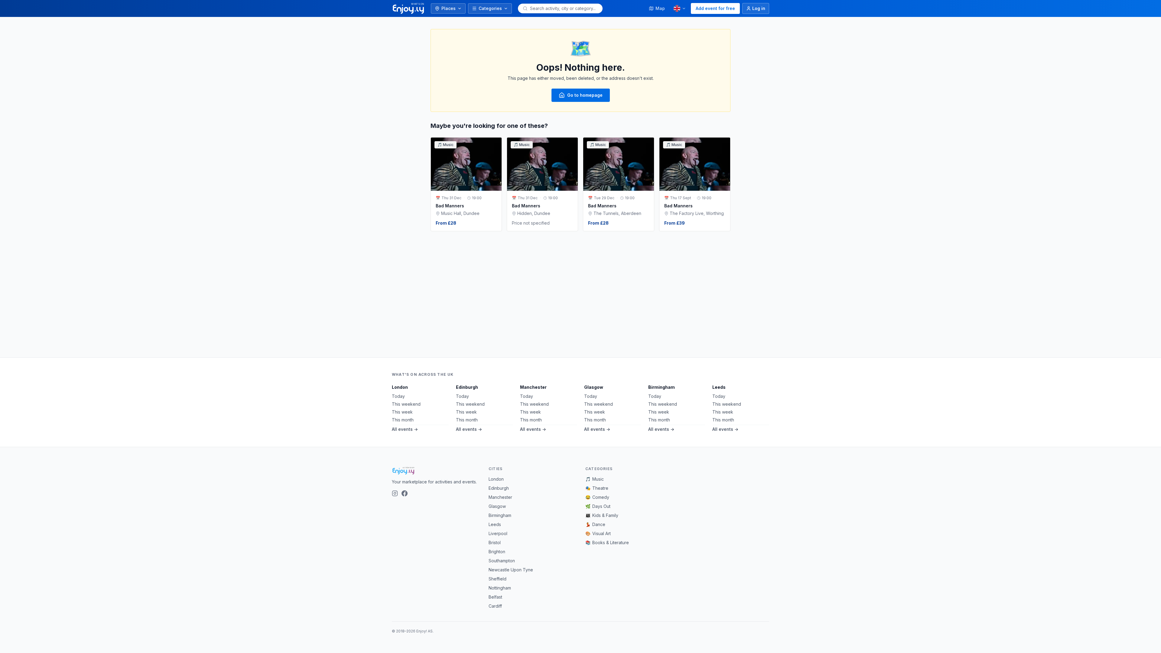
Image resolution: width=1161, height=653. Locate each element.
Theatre (596, 488)
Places (448, 8)
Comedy (597, 497)
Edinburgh (467, 387)
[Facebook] (405, 493)
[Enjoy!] (435, 470)
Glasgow (593, 387)
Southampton (502, 560)
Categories (490, 8)
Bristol (495, 542)
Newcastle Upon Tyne (511, 569)
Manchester (533, 387)
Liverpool (498, 533)
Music (594, 479)
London (400, 387)
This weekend (406, 404)
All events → (405, 429)
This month (403, 419)
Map (660, 8)
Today (398, 396)
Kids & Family (601, 515)
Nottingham (500, 587)
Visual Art (598, 533)
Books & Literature (607, 542)
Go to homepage (585, 95)
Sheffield (497, 578)
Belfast (495, 596)
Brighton (497, 551)
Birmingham (661, 387)
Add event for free (715, 8)
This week (402, 411)
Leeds (719, 387)
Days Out (597, 506)
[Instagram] (395, 493)
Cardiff (495, 606)
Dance (595, 524)
